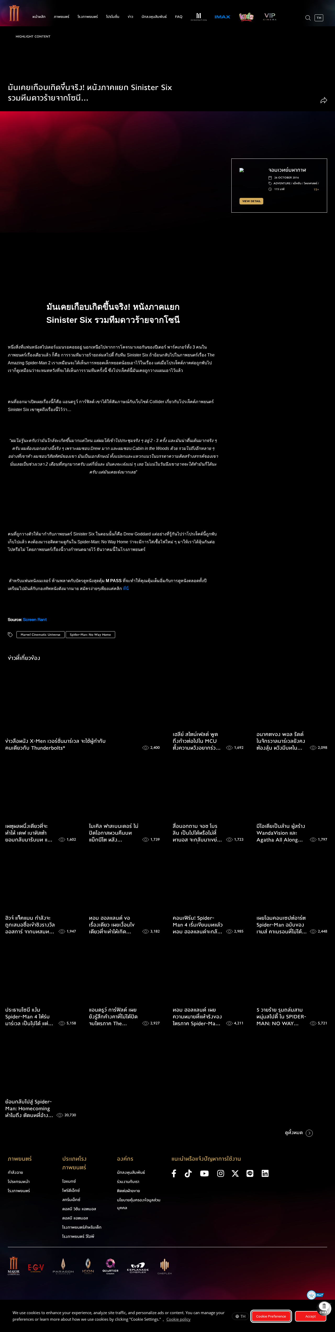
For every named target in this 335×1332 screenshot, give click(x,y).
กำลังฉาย (15, 1172)
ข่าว (130, 16)
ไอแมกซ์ (69, 1181)
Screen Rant (35, 619)
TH (243, 1316)
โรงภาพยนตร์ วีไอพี (78, 1236)
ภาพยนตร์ (61, 16)
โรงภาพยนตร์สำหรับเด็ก (82, 1227)
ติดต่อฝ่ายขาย (128, 1191)
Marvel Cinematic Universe (40, 634)
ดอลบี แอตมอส (75, 1218)
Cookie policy (178, 1319)
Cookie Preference (271, 1316)
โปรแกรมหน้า (19, 1181)
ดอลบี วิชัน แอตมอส (79, 1209)
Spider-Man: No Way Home (90, 634)
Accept (310, 1316)
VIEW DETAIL (251, 201)
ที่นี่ (126, 588)
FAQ (178, 16)
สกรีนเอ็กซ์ (71, 1200)
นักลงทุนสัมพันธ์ (154, 16)
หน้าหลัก (39, 16)
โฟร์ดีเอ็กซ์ (71, 1190)
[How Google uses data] (193, 1320)
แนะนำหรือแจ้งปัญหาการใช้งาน (206, 1159)
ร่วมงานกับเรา (128, 1181)
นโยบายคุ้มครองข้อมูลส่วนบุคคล (138, 1204)
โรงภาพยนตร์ (88, 16)
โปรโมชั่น (112, 16)
